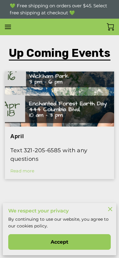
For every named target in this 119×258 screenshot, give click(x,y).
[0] (110, 27)
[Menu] (8, 27)
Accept (60, 242)
